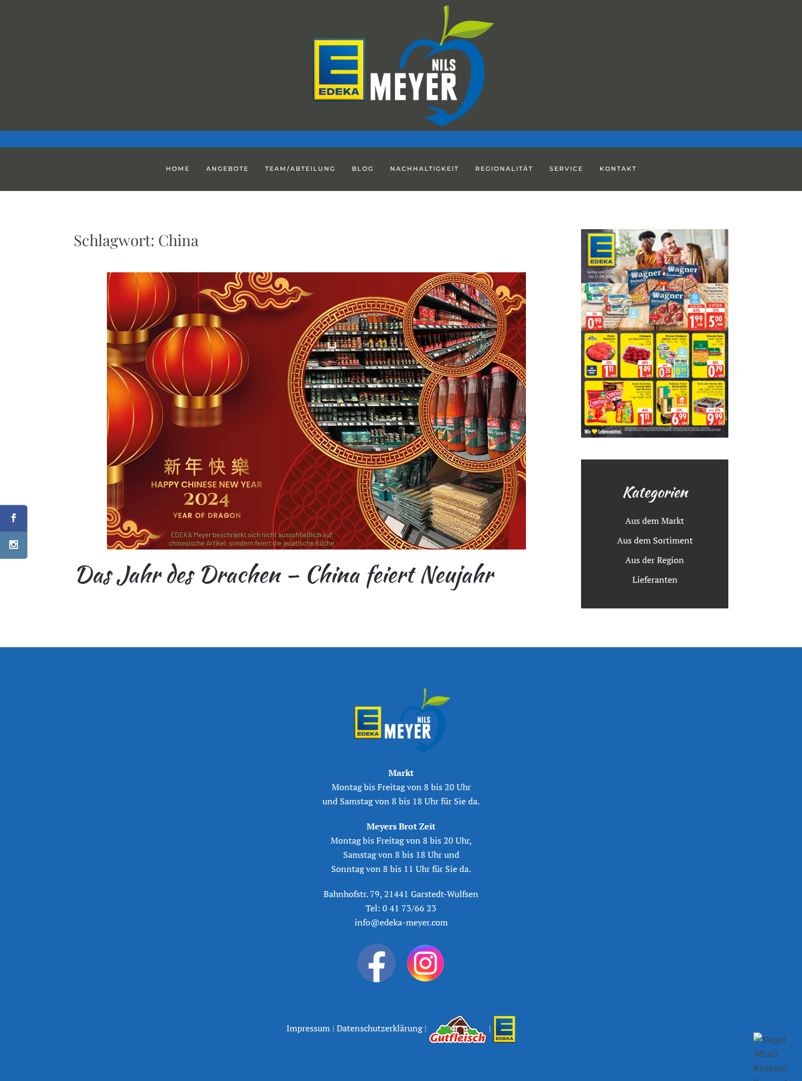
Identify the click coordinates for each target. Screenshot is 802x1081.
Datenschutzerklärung (378, 1028)
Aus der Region (654, 560)
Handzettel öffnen (654, 333)
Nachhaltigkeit (424, 168)
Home (178, 168)
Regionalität (504, 168)
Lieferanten (655, 580)
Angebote (227, 168)
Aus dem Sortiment (655, 540)
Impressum (309, 1028)
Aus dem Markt (654, 521)
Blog (363, 168)
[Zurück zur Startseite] (401, 65)
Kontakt (618, 168)
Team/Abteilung (300, 168)
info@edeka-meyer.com (401, 922)
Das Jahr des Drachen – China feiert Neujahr (283, 573)
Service (566, 168)
